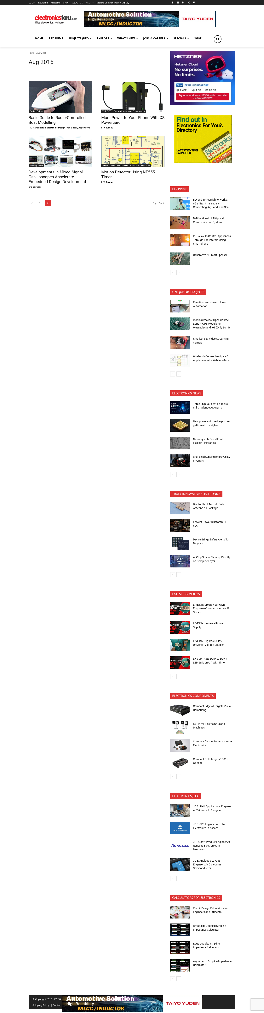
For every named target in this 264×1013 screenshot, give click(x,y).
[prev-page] (32, 203)
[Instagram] (178, 3)
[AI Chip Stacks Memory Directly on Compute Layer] (180, 561)
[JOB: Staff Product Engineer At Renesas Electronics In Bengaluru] (180, 845)
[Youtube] (194, 3)
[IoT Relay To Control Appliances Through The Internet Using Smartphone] (180, 240)
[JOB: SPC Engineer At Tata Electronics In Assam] (180, 828)
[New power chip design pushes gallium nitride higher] (180, 425)
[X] (189, 3)
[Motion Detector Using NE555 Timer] (133, 151)
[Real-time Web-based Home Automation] (180, 306)
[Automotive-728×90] (150, 26)
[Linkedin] (183, 3)
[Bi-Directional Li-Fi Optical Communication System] (180, 222)
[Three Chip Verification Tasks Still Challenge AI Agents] (180, 407)
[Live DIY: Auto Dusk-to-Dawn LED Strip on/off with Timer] (180, 662)
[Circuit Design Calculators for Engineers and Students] (180, 912)
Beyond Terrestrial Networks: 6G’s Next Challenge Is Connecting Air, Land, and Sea (211, 203)
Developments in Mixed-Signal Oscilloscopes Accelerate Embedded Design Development (57, 177)
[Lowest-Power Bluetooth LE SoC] (180, 525)
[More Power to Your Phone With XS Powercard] (133, 97)
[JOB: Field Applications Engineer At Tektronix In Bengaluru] (180, 810)
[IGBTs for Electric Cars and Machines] (180, 727)
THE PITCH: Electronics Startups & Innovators (123, 111)
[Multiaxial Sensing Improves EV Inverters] (180, 460)
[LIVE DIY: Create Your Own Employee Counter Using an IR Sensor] (180, 608)
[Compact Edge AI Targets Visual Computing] (180, 710)
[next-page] (178, 272)
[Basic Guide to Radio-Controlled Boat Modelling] (60, 97)
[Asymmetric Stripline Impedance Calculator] (180, 965)
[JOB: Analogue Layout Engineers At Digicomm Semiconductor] (180, 864)
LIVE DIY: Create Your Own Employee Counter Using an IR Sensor (211, 608)
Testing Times (36, 165)
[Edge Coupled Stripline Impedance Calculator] (180, 947)
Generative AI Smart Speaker (210, 255)
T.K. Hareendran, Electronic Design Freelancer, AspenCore (59, 127)
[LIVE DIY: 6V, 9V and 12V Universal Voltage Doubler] (180, 645)
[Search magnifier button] (218, 39)
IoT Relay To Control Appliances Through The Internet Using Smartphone (212, 240)
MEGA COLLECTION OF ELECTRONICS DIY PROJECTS (126, 165)
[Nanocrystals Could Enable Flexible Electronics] (180, 443)
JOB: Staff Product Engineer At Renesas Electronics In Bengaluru (211, 845)
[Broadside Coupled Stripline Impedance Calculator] (180, 930)
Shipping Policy (40, 1005)
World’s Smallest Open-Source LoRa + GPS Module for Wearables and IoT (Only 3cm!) (211, 323)
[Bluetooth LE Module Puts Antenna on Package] (180, 508)
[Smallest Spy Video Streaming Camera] (180, 342)
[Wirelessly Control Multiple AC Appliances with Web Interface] (180, 360)
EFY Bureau (107, 127)
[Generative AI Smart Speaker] (180, 258)
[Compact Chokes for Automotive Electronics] (180, 745)
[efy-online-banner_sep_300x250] (202, 104)
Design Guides (36, 111)
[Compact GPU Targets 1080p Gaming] (180, 763)
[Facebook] (172, 3)
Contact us (58, 1005)
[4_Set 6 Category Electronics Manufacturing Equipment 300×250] (203, 162)
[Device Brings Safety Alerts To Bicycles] (180, 543)
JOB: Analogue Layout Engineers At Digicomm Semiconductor (207, 864)
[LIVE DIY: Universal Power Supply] (180, 627)
